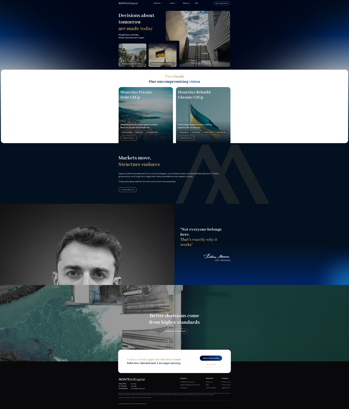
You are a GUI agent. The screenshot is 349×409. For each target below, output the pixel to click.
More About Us (128, 190)
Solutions (157, 3)
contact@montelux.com (138, 388)
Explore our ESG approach (176, 331)
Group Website (211, 388)
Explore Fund (127, 138)
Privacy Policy (226, 382)
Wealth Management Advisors (190, 385)
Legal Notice (226, 388)
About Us (209, 382)
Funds (172, 3)
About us (186, 3)
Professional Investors (187, 382)
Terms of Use (226, 385)
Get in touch (211, 364)
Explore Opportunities (211, 358)
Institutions (183, 388)
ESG (196, 3)
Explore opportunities (221, 3)
